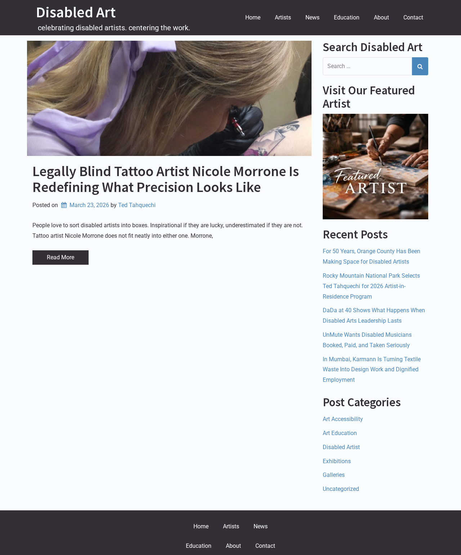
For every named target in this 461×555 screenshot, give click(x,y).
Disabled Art (76, 12)
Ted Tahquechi (137, 205)
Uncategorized (341, 488)
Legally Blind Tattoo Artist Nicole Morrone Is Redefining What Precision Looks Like (165, 179)
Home (252, 17)
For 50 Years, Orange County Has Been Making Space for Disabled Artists (371, 256)
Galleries (334, 474)
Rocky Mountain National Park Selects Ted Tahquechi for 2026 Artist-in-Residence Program (371, 286)
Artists (283, 17)
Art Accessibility (343, 419)
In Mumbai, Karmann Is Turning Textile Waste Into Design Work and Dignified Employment (372, 370)
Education (346, 17)
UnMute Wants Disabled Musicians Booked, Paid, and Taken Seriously (367, 340)
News (312, 17)
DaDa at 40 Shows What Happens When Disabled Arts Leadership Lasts (374, 315)
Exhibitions (337, 461)
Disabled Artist (341, 447)
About (381, 17)
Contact (413, 17)
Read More (60, 257)
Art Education (340, 433)
